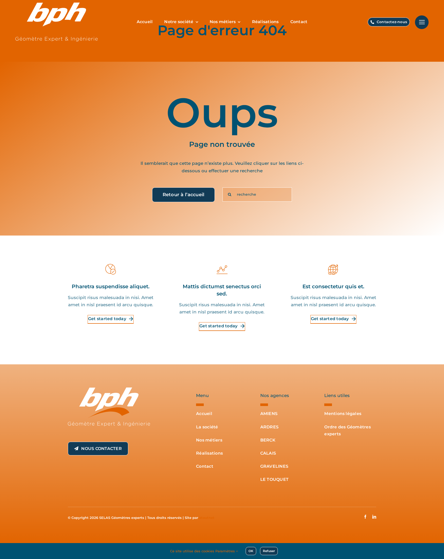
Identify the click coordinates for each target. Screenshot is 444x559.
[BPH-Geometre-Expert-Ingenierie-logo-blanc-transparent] (109, 389)
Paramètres (225, 551)
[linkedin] (374, 517)
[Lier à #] (422, 22)
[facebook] (365, 517)
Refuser (269, 551)
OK (250, 551)
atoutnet (207, 518)
